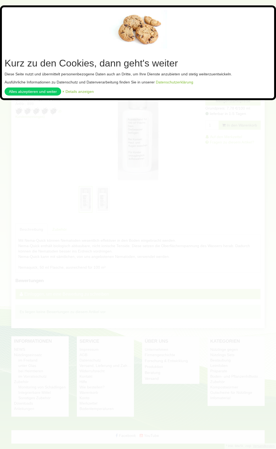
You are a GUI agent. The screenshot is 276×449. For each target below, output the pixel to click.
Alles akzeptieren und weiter (33, 91)
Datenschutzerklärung (174, 82)
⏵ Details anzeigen (78, 91)
